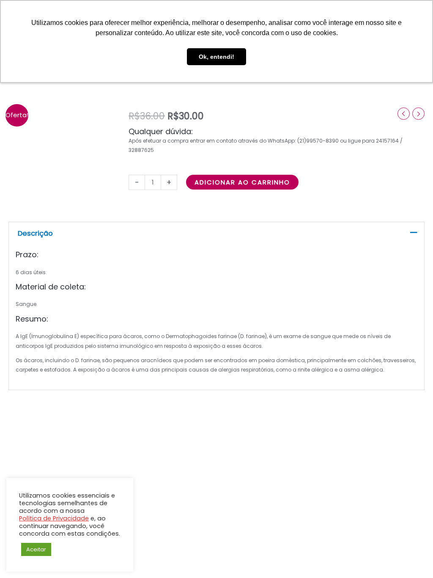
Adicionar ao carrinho (242, 182)
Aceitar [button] (36, 549)
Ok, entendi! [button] (216, 56)
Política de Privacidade (54, 518)
